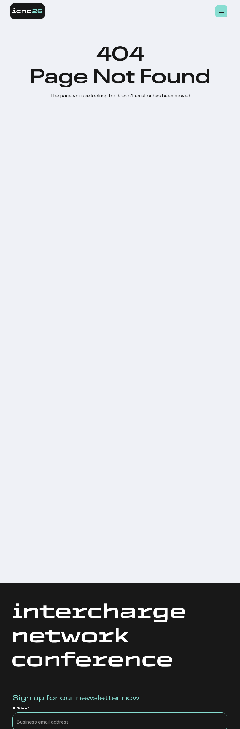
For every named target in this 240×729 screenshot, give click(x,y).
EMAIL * (20, 708)
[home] (27, 11)
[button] (221, 11)
